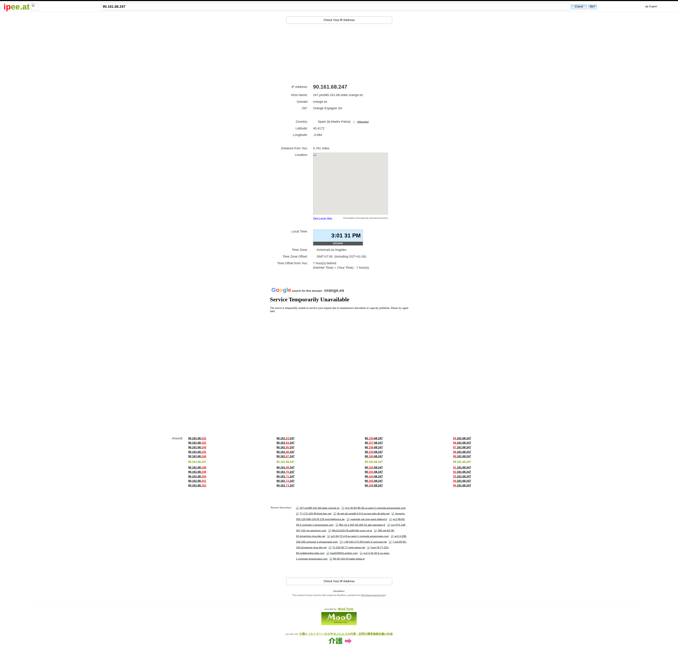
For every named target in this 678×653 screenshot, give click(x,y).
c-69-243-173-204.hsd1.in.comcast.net (365, 541)
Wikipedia (362, 121)
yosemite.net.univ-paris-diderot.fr (368, 519)
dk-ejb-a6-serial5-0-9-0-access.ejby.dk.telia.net (363, 513)
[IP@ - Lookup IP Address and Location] (35, 6)
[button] (579, 6)
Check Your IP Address (339, 20)
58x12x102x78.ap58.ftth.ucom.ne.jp (352, 530)
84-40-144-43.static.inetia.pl (348, 558)
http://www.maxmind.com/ (373, 595)
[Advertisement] (339, 52)
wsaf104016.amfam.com (344, 553)
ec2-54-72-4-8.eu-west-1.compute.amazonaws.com (360, 536)
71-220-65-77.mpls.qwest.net (348, 547)
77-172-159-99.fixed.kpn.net (315, 513)
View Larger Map (322, 218)
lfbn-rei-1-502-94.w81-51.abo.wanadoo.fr (362, 524)
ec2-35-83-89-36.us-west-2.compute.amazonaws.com (375, 507)
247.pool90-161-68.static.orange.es (320, 507)
